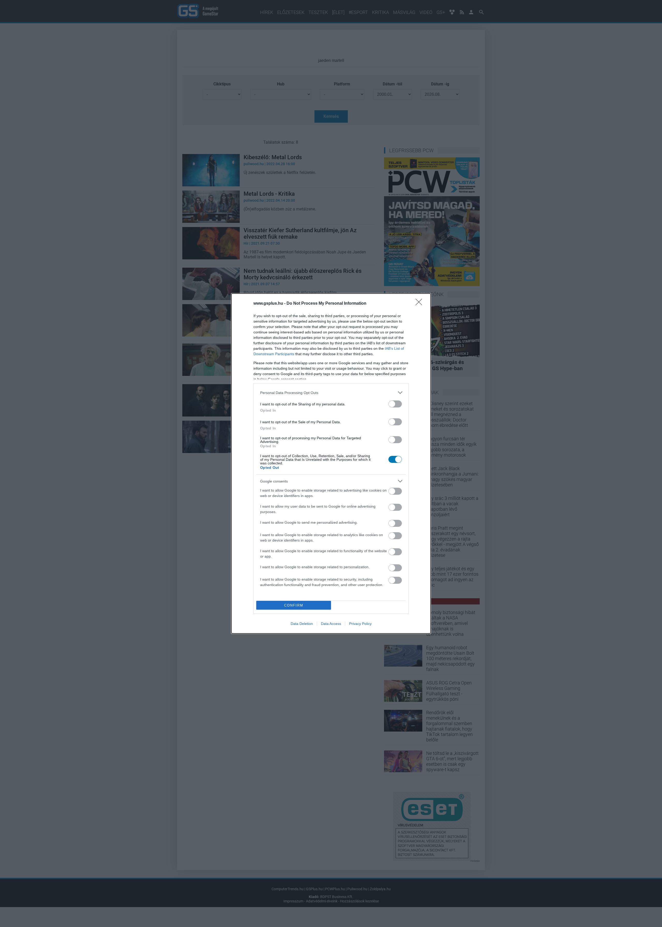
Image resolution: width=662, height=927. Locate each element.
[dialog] (331, 463)
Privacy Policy (360, 624)
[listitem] (331, 392)
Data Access (331, 624)
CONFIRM (293, 605)
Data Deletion (302, 624)
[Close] (420, 304)
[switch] (395, 403)
